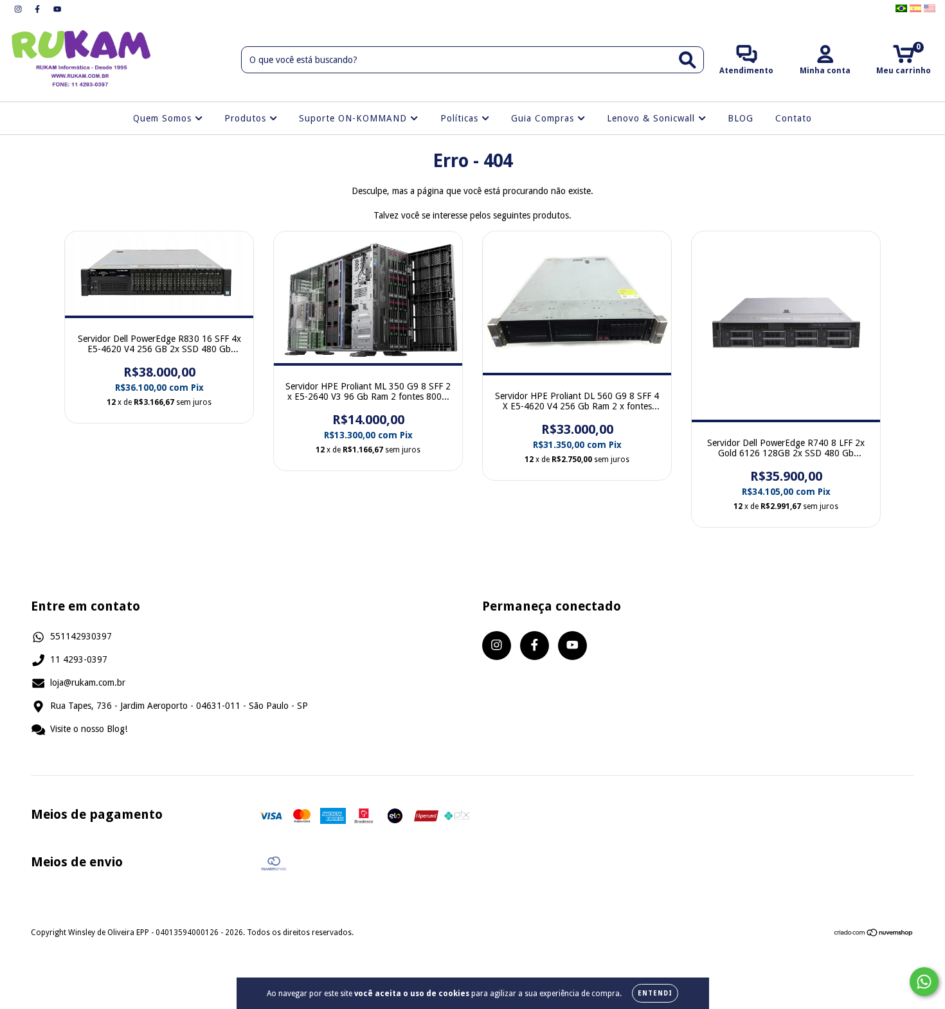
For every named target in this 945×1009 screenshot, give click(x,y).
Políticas (461, 118)
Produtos (246, 118)
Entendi (655, 993)
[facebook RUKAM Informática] (38, 9)
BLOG (740, 118)
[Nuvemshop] (874, 934)
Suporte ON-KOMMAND (354, 118)
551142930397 (81, 636)
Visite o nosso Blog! (88, 729)
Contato (793, 118)
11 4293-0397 (78, 659)
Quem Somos (164, 118)
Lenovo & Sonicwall (652, 118)
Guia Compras (544, 118)
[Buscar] (687, 60)
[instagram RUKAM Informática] (19, 9)
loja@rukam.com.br (87, 682)
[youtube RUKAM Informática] (57, 9)
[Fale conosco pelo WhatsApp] (924, 981)
